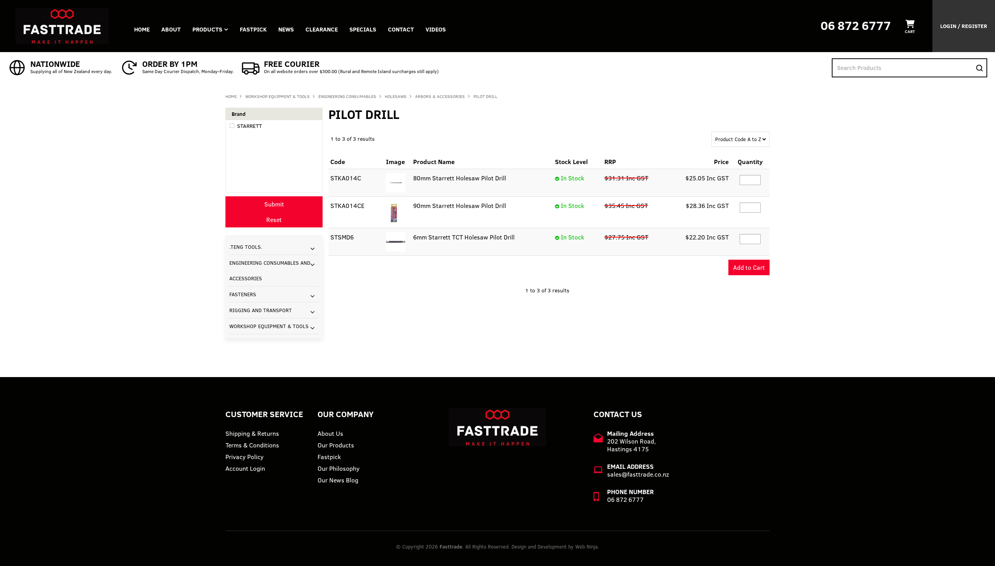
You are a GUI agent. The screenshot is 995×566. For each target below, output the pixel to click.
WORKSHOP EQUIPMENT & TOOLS (277, 96)
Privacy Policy (244, 457)
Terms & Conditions (252, 445)
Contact (401, 29)
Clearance (321, 29)
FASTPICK (253, 29)
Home (142, 29)
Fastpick (329, 457)
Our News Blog (338, 480)
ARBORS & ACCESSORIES (440, 96)
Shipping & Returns (252, 433)
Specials (362, 29)
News (286, 29)
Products (207, 29)
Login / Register (963, 26)
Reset (274, 219)
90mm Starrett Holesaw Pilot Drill (459, 205)
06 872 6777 (855, 25)
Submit (274, 204)
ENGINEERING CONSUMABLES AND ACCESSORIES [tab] (269, 270)
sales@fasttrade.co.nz (638, 474)
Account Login (245, 468)
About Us (330, 433)
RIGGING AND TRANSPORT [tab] (260, 310)
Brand (239, 113)
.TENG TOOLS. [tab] (245, 246)
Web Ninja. (587, 546)
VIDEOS (436, 29)
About (171, 29)
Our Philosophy (339, 468)
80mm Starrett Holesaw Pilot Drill (459, 178)
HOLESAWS (396, 96)
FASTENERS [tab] (242, 294)
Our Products (336, 445)
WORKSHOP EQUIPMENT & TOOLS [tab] (269, 326)
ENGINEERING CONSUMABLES (347, 96)
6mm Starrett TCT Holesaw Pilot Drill (464, 237)
